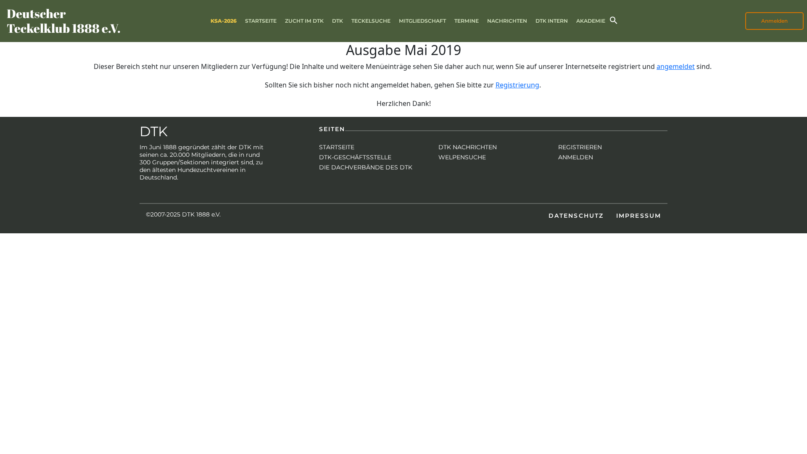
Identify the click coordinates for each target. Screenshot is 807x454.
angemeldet (676, 66)
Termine (466, 21)
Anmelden (575, 157)
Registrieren (580, 147)
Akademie (590, 21)
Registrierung (517, 85)
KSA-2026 (224, 21)
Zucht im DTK (304, 21)
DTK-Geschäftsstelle (355, 157)
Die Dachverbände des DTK (365, 167)
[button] (613, 20)
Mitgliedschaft (422, 21)
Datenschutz (576, 215)
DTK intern (551, 21)
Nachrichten (507, 21)
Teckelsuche (370, 21)
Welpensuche (462, 157)
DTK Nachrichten (467, 147)
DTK (337, 21)
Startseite (261, 21)
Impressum (638, 215)
